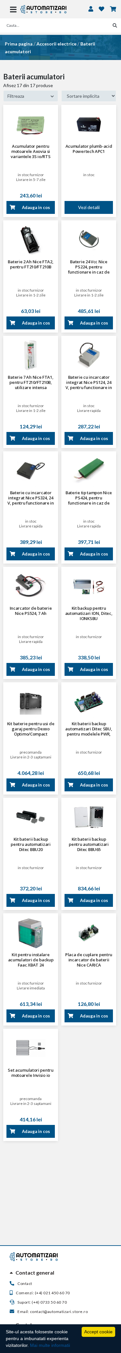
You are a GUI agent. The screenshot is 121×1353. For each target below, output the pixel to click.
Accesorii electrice (56, 43)
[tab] (60, 1273)
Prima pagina (19, 43)
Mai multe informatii (50, 1345)
